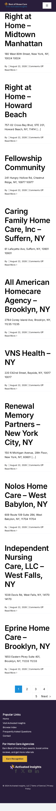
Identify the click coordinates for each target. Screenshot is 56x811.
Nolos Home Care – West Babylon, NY (26, 495)
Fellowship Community (25, 163)
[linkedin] (37, 771)
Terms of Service (38, 786)
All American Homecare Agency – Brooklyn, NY (27, 295)
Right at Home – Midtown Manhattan (23, 30)
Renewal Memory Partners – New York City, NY (22, 424)
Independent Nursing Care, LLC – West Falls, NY (27, 566)
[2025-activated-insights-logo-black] (25, 766)
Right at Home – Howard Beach (18, 101)
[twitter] (23, 771)
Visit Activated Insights (16, 6)
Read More (10, 70)
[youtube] (30, 771)
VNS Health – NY (27, 357)
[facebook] (16, 771)
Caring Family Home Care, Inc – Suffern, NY (27, 224)
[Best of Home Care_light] (16, 3)
